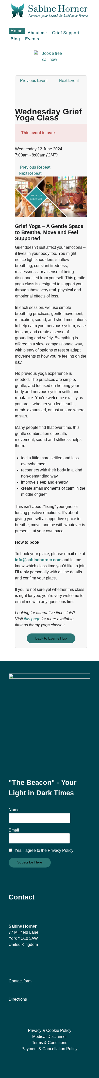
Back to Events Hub (51, 638)
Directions (18, 999)
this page (32, 619)
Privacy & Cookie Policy (49, 1030)
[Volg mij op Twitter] (22, 963)
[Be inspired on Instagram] (14, 963)
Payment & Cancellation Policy (49, 1049)
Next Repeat (30, 173)
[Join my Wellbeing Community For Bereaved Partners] (30, 963)
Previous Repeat (35, 167)
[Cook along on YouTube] (26, 963)
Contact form (20, 981)
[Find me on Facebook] (10, 963)
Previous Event (33, 80)
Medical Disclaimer (49, 1036)
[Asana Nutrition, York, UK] (49, 11)
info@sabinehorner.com (38, 560)
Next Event (69, 80)
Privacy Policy (60, 850)
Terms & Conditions (49, 1042)
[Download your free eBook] (49, 714)
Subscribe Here (29, 862)
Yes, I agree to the (43, 850)
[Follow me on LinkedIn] (18, 963)
